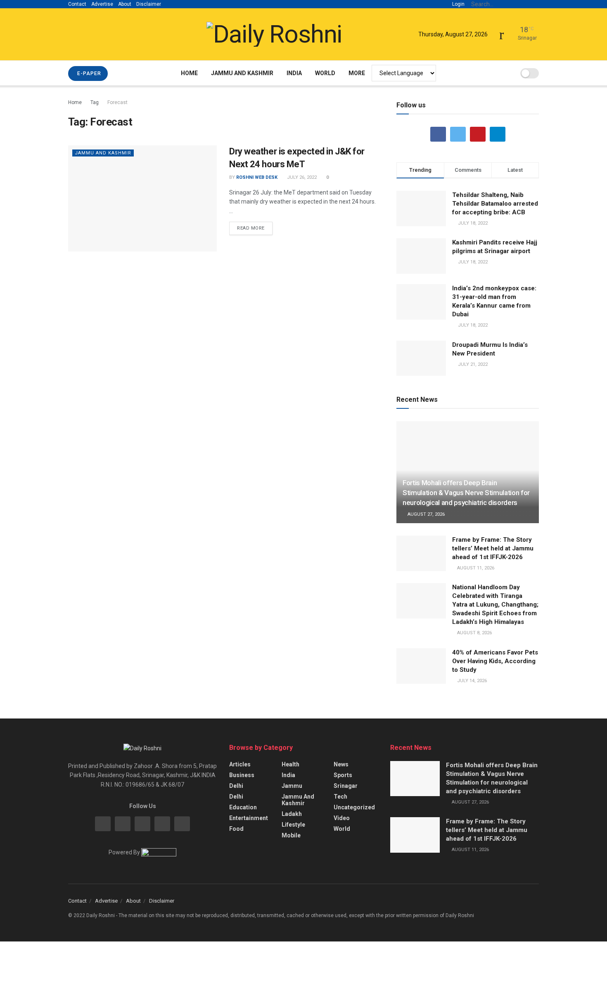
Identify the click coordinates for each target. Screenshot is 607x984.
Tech (340, 796)
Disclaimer (148, 4)
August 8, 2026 (474, 632)
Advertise (102, 4)
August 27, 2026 (425, 514)
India (294, 73)
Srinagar (346, 785)
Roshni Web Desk (256, 177)
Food (236, 828)
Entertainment (248, 818)
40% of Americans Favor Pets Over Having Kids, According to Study (495, 661)
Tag (94, 102)
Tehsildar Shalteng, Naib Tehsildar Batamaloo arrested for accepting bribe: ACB (495, 203)
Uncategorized (354, 807)
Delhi (236, 785)
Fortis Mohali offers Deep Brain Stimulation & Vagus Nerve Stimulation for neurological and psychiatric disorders (466, 493)
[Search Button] (534, 4)
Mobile (291, 835)
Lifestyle (293, 824)
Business (241, 775)
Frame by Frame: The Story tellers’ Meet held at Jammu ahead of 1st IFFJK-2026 (492, 548)
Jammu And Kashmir (242, 73)
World (325, 73)
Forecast (117, 102)
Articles (240, 764)
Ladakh (292, 814)
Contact (77, 4)
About (124, 4)
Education (243, 807)
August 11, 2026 (475, 568)
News (341, 764)
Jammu (292, 785)
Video (342, 818)
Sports (343, 775)
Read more (251, 228)
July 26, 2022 (301, 177)
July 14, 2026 (471, 680)
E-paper (88, 73)
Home (189, 73)
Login (458, 4)
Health (290, 764)
